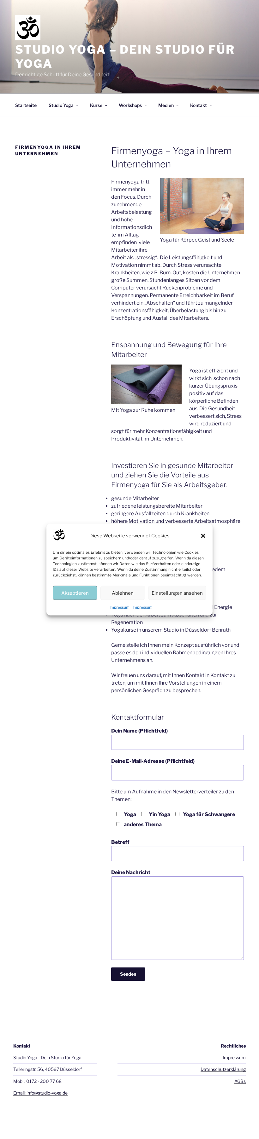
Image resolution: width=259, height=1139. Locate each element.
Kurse (96, 105)
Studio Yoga (61, 105)
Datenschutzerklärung (223, 1069)
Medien (166, 105)
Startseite (26, 105)
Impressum (120, 607)
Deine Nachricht (130, 872)
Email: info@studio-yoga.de (40, 1092)
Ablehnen (123, 593)
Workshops (130, 105)
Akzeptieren (75, 593)
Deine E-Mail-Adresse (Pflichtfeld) (153, 761)
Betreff (120, 842)
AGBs (240, 1081)
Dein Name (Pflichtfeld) (139, 731)
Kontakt (198, 105)
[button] (203, 536)
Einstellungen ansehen (177, 593)
